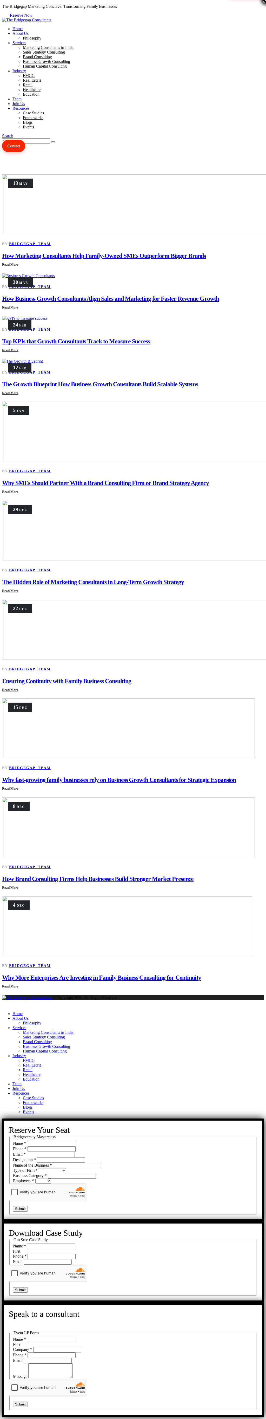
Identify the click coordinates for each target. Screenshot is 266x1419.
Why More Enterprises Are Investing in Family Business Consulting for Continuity (101, 977)
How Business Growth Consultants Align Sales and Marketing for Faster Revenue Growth (110, 298)
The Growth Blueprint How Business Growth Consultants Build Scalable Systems (100, 384)
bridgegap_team (30, 244)
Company (22, 1349)
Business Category (30, 1175)
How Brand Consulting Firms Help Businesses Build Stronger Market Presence (98, 878)
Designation (24, 1160)
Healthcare (32, 89)
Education (31, 94)
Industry (19, 71)
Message (20, 1376)
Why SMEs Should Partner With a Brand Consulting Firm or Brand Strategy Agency (105, 483)
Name (19, 1143)
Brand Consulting (37, 57)
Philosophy (32, 38)
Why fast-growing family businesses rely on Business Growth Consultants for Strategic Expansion (119, 779)
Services (19, 43)
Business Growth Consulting (46, 61)
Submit (20, 1209)
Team (17, 99)
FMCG (29, 75)
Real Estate (32, 80)
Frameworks (33, 117)
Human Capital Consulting (45, 66)
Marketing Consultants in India (48, 47)
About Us (20, 33)
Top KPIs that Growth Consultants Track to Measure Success (76, 341)
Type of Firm (25, 1170)
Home (17, 29)
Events (28, 127)
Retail (27, 85)
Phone (19, 1149)
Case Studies (33, 113)
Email (19, 1154)
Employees (23, 1181)
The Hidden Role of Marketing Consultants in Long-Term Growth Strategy (93, 582)
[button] (7, 136)
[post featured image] (28, 275)
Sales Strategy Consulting (44, 52)
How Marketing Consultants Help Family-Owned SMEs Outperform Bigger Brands (104, 255)
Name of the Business (32, 1165)
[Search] (53, 142)
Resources (20, 108)
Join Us (18, 103)
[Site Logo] (26, 20)
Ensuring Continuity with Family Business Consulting (66, 681)
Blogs (27, 122)
